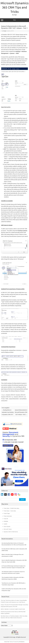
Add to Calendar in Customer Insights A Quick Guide (13, 609)
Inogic (4, 31)
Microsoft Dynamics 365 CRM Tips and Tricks (15, 7)
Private (3, 398)
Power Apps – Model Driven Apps (11, 508)
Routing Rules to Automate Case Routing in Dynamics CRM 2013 (8, 412)
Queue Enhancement (14, 398)
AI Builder (6, 521)
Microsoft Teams (8, 529)
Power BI (6, 518)
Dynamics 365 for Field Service (11, 531)
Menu (14, 20)
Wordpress (21, 641)
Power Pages (7, 513)
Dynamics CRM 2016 (6, 396)
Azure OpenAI (7, 526)
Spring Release (23, 398)
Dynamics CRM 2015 (20, 394)
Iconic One (6, 641)
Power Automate (8, 516)
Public (6, 398)
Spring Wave (4, 400)
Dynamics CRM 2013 (10, 394)
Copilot (5, 523)
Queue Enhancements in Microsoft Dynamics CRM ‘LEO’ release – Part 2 (21, 412)
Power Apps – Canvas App (10, 510)
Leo (25, 396)
